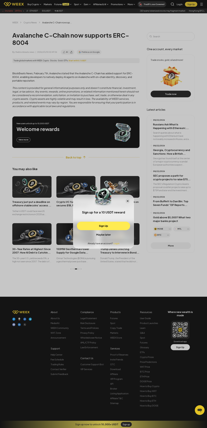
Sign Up (103, 225)
